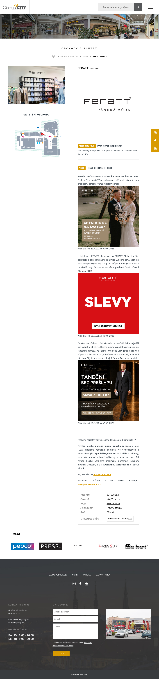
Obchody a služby (69, 56)
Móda (85, 56)
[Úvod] (55, 56)
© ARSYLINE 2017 (79, 674)
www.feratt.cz (113, 503)
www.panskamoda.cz (89, 484)
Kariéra (87, 574)
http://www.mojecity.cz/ (18, 619)
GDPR (74, 574)
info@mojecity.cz (16, 622)
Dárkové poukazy (58, 574)
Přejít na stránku (114, 507)
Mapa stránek (103, 574)
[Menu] (150, 7)
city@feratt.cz (113, 499)
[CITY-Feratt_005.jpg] (36, 85)
